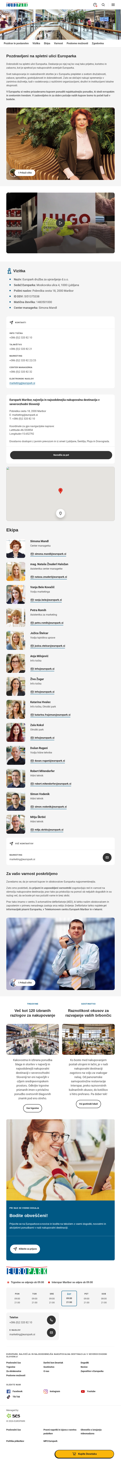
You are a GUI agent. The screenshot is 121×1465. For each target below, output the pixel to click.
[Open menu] (113, 5)
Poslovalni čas (13, 1429)
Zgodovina (98, 43)
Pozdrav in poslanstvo (16, 43)
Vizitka (36, 43)
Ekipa (47, 43)
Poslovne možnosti (77, 43)
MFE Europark (50, 1441)
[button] (22, 173)
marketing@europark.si (22, 383)
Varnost (58, 43)
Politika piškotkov (15, 1441)
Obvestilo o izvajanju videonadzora (91, 1431)
